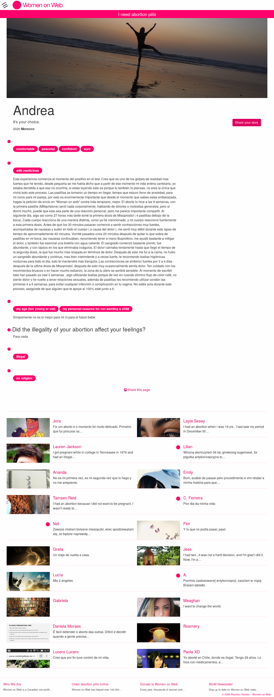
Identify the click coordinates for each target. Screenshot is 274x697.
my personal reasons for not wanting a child (96, 308)
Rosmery (191, 626)
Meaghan (191, 600)
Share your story (246, 122)
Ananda (60, 472)
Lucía (58, 575)
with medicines (27, 170)
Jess (187, 549)
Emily (188, 472)
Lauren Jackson (67, 446)
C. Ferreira (193, 498)
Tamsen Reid (64, 498)
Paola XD (191, 652)
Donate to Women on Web (159, 684)
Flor (186, 523)
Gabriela (60, 600)
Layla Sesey (194, 421)
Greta (58, 549)
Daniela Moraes (67, 626)
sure (87, 148)
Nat (56, 523)
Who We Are (12, 684)
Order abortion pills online (90, 684)
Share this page (138, 389)
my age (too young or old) (35, 308)
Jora (57, 421)
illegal (20, 356)
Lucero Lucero (66, 652)
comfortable (25, 148)
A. (185, 575)
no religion (24, 378)
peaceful (48, 148)
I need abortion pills (137, 14)
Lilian (187, 446)
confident (69, 148)
